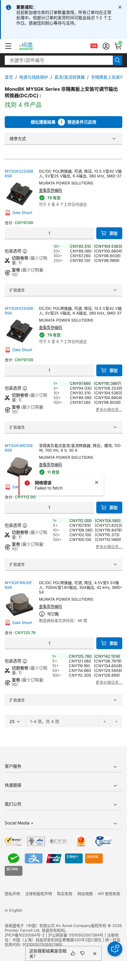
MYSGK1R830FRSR (18, 585)
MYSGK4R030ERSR (19, 448)
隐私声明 (12, 893)
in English (13, 910)
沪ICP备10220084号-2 (25, 935)
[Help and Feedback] (115, 948)
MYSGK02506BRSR (19, 173)
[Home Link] (31, 46)
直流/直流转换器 (69, 77)
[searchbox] (59, 60)
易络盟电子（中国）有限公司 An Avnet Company (48, 925)
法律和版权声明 (38, 893)
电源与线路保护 (33, 77)
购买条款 (64, 893)
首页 (9, 77)
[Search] (117, 60)
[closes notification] (120, 7)
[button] (8, 46)
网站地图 (85, 893)
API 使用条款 (109, 893)
